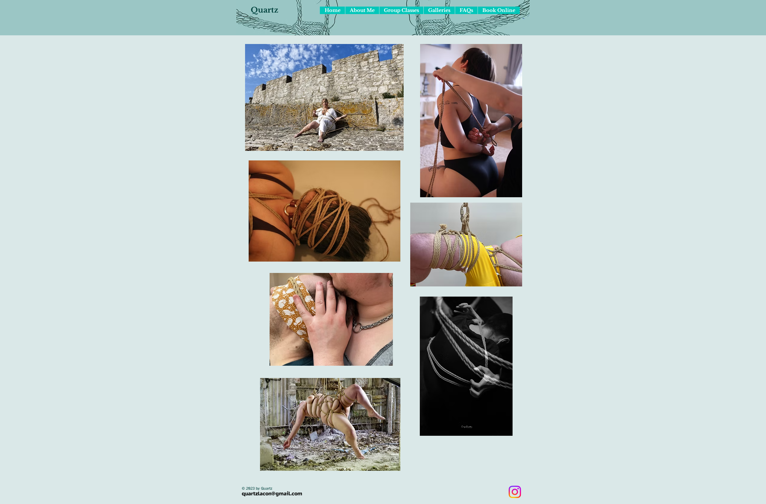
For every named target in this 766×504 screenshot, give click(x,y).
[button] (439, 10)
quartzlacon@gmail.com (272, 494)
